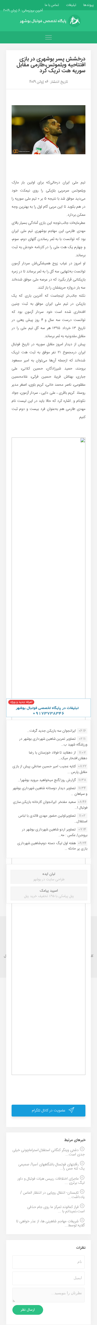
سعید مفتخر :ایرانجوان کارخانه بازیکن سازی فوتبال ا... (50, 804)
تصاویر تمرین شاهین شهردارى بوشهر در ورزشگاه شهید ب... (53, 741)
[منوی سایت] (48, 37)
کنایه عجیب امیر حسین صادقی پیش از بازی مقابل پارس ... (49, 769)
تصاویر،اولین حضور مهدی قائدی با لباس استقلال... (52, 818)
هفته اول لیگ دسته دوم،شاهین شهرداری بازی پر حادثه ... (52, 846)
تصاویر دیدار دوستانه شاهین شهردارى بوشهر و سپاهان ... (50, 791)
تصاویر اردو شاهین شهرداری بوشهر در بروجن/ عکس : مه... (54, 832)
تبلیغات (70, 5)
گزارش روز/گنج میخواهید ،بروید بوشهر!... (47, 780)
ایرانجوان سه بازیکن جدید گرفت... (51, 731)
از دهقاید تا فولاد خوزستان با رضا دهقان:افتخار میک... (58, 755)
